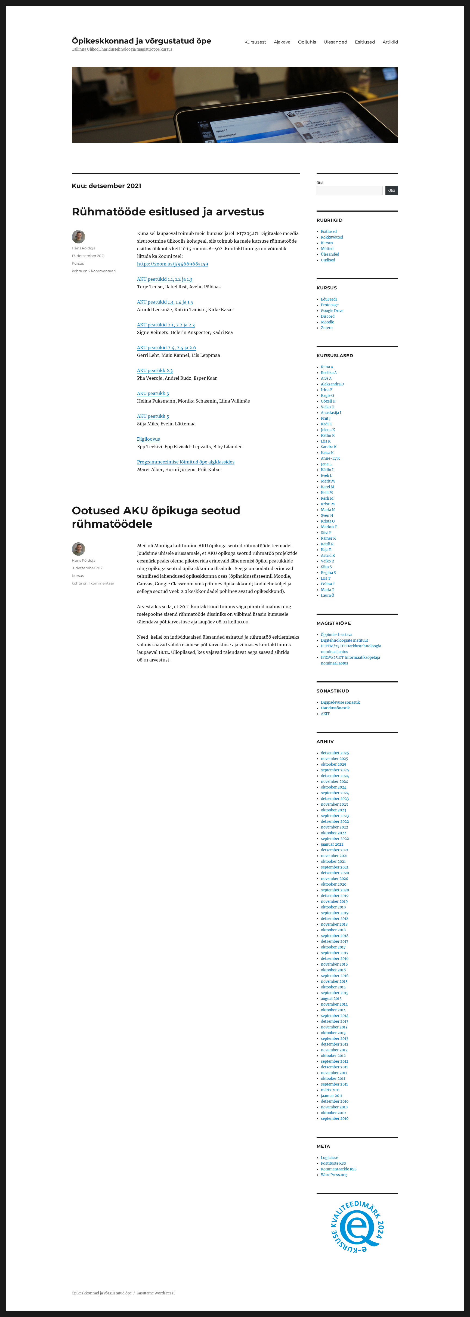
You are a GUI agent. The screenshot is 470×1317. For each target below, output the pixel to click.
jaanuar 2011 (331, 1095)
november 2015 (334, 981)
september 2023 (335, 816)
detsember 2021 (334, 850)
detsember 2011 (334, 1067)
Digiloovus (148, 439)
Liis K (325, 441)
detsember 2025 (335, 753)
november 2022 (334, 827)
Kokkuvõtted (332, 237)
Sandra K (328, 447)
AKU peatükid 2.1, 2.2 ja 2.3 (166, 324)
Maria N (328, 510)
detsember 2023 (335, 798)
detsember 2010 (334, 1101)
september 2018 (334, 935)
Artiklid (390, 42)
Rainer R (328, 538)
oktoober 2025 (333, 764)
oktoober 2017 (333, 947)
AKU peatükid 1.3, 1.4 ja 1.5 (165, 302)
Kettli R (327, 544)
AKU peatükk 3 (153, 393)
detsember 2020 (335, 873)
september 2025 (335, 770)
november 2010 (334, 1107)
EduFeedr (329, 299)
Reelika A (329, 372)
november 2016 (334, 964)
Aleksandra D (332, 384)
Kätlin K (328, 435)
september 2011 (334, 1084)
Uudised (328, 260)
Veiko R (327, 561)
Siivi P (326, 532)
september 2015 (334, 993)
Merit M (328, 481)
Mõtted (327, 248)
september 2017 (334, 953)
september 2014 (334, 1015)
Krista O (328, 521)
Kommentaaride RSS (339, 1169)
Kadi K (326, 424)
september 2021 (334, 867)
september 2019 (335, 913)
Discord (328, 316)
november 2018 (334, 924)
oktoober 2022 (333, 833)
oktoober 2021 (333, 861)
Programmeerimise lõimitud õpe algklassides (185, 462)
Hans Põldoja (83, 248)
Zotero (327, 328)
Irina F (326, 390)
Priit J (325, 418)
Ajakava (282, 42)
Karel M (327, 487)
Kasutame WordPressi (156, 1293)
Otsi (320, 183)
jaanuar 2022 (332, 844)
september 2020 (335, 890)
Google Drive (332, 310)
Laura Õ (327, 595)
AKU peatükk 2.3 (155, 370)
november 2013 (334, 1027)
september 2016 (335, 975)
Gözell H (328, 401)
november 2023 (334, 804)
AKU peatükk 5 (153, 416)
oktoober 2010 (333, 1113)
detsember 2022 (335, 821)
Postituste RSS (333, 1163)
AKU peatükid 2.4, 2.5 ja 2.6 (166, 347)
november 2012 (334, 1050)
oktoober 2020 (333, 884)
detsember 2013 (334, 1021)
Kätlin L (327, 470)
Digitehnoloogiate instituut (344, 640)
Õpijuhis (307, 42)
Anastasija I (331, 412)
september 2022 (335, 838)
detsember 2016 (335, 958)
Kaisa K (327, 452)
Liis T (325, 578)
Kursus (78, 263)
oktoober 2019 (333, 907)
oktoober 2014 (333, 1010)
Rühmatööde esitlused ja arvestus (168, 211)
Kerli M (327, 498)
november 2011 (334, 1073)
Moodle (327, 322)
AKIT (325, 714)
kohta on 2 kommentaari (94, 271)
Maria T (327, 590)
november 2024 (334, 781)
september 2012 (334, 1061)
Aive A (326, 378)
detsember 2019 (335, 896)
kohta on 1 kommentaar (93, 583)
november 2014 (334, 1004)
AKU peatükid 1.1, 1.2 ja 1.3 (164, 279)
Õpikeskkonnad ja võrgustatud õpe (141, 40)
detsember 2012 (334, 1044)
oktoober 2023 (333, 810)
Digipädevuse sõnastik (340, 702)
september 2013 (334, 1038)
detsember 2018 (334, 918)
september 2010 (334, 1118)
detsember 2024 (335, 776)
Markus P (329, 527)
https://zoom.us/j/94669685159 (172, 264)
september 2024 (335, 793)
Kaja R (326, 550)
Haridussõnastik (335, 708)
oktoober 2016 (333, 970)
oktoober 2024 (333, 787)
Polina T (328, 584)
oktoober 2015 (333, 987)
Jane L (326, 464)
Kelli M (327, 492)
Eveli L (326, 475)
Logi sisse (329, 1157)
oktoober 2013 (333, 1033)
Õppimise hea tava (336, 634)
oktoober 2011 (333, 1078)
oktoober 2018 (333, 930)
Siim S (326, 567)
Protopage (330, 305)
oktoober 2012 (333, 1055)
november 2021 (334, 856)
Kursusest (255, 42)
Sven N (327, 515)
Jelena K (328, 430)
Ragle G (327, 395)
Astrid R (328, 555)
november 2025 (334, 758)
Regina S (328, 572)
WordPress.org (334, 1175)
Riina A (327, 367)
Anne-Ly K (330, 458)
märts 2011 (330, 1090)
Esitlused (365, 42)
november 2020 (334, 878)
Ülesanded (335, 42)
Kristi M (328, 504)
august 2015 (331, 998)
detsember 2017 (334, 941)
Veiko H (328, 407)
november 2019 (334, 901)
